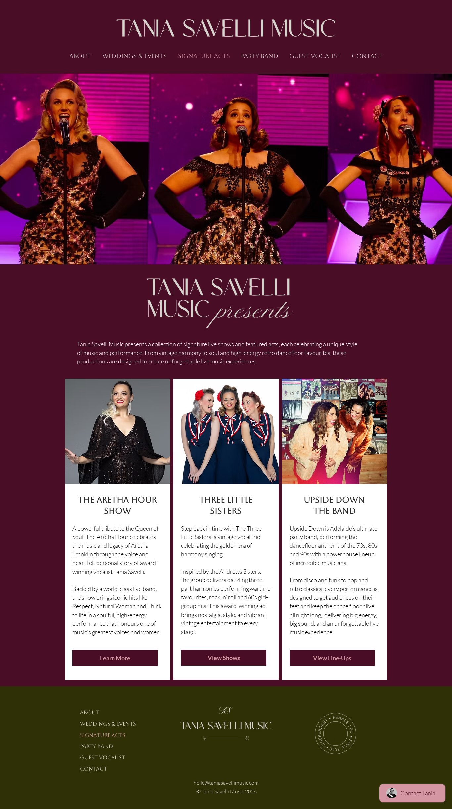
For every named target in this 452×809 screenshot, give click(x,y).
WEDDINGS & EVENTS (108, 724)
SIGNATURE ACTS (102, 735)
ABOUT (89, 712)
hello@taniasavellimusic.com (226, 782)
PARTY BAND (96, 746)
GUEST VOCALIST (102, 757)
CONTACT (93, 769)
